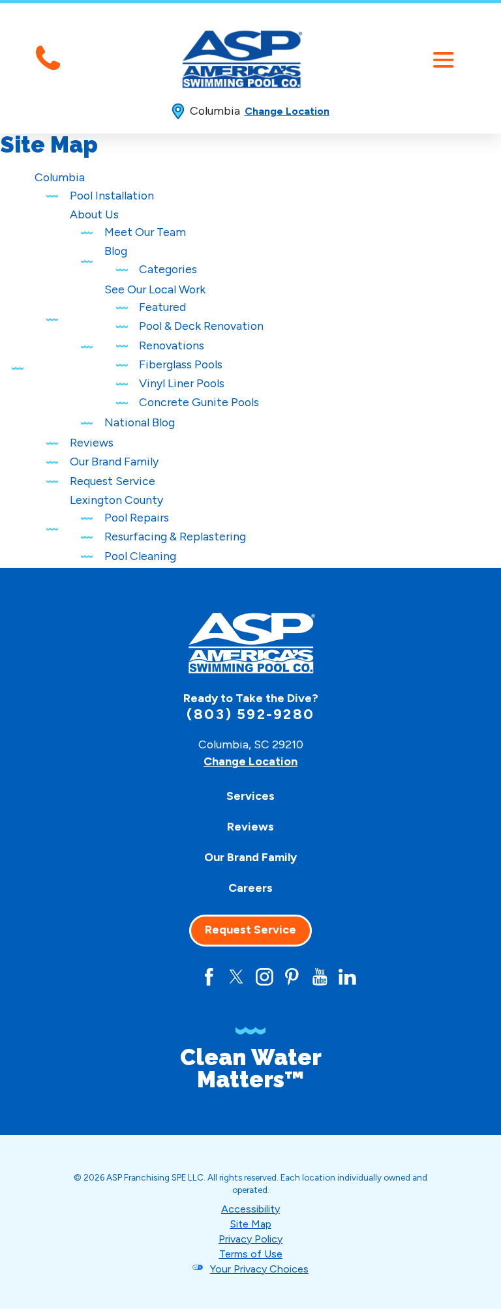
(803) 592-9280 (250, 714)
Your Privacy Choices (259, 1269)
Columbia (60, 177)
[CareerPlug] (153, 977)
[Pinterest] (292, 977)
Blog (115, 250)
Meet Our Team (145, 232)
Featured (162, 307)
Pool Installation (112, 195)
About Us (94, 214)
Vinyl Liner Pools (181, 383)
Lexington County (116, 500)
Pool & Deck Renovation (201, 325)
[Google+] (181, 977)
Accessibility (250, 1209)
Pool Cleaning (140, 556)
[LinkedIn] (347, 977)
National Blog (139, 422)
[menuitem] (250, 796)
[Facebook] (209, 977)
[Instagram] (264, 977)
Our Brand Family (114, 461)
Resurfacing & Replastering (175, 536)
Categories (168, 269)
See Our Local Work (154, 289)
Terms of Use (250, 1254)
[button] (443, 59)
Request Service (112, 481)
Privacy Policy (250, 1239)
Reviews (92, 442)
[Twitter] (236, 977)
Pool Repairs (136, 517)
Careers (250, 887)
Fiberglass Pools (180, 364)
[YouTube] (320, 977)
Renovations (171, 345)
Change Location (287, 111)
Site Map (250, 1224)
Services (250, 795)
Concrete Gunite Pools (199, 402)
